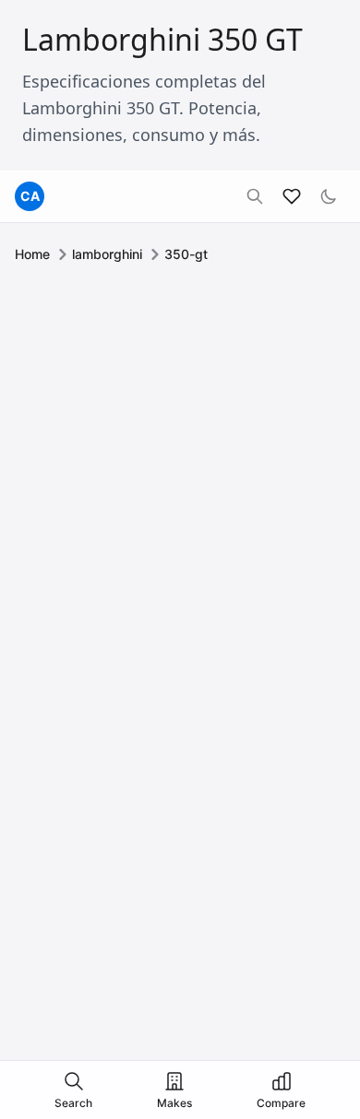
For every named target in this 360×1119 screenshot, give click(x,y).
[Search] (254, 196)
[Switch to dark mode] (328, 196)
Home (32, 254)
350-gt (186, 254)
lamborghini (107, 254)
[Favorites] (291, 196)
